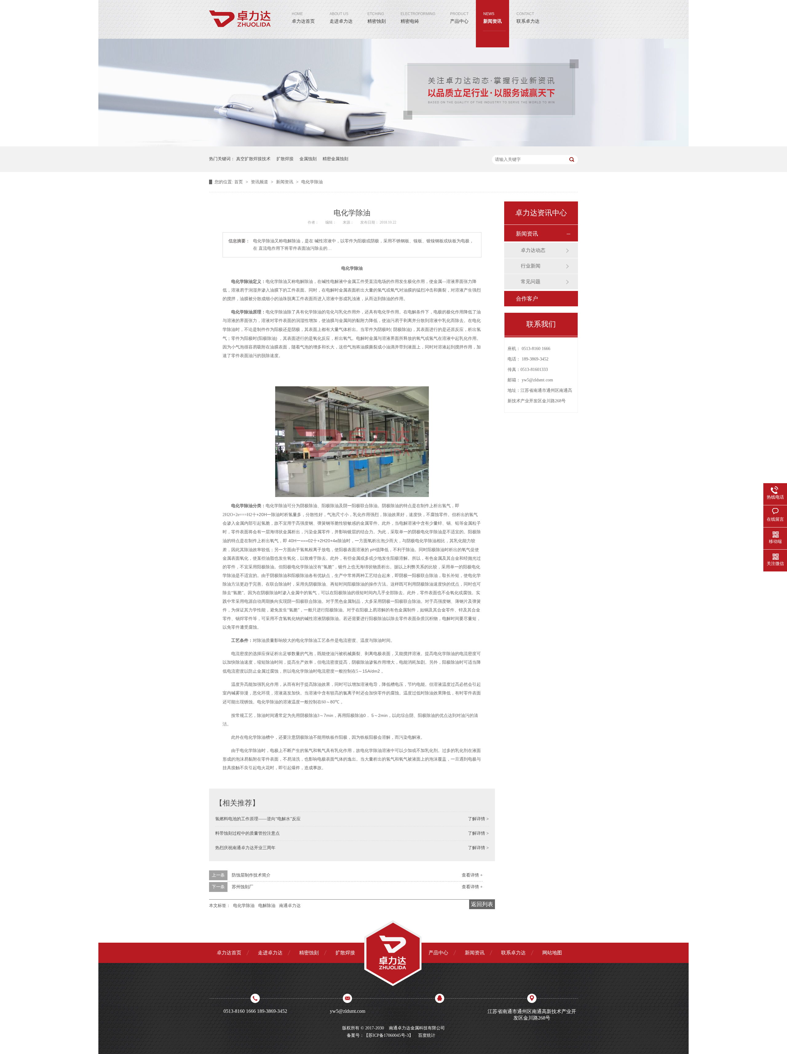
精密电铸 (418, 18)
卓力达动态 (533, 250)
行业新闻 (530, 265)
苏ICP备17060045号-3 (388, 1035)
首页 (239, 182)
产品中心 (459, 18)
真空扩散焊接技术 (253, 159)
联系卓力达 (528, 18)
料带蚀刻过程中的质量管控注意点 (247, 833)
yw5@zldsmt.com (537, 380)
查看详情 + (472, 875)
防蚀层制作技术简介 (251, 875)
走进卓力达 (341, 18)
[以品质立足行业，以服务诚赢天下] (393, 145)
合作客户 (527, 299)
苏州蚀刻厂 (242, 887)
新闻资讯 (492, 18)
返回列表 (482, 904)
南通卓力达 (290, 905)
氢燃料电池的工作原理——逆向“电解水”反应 (258, 819)
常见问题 (530, 281)
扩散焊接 (285, 159)
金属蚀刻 (308, 159)
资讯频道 (260, 182)
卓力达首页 (303, 18)
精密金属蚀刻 (335, 159)
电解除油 (266, 905)
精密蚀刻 (376, 18)
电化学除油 (312, 182)
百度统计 (426, 1035)
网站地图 (552, 952)
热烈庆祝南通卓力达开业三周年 (245, 847)
